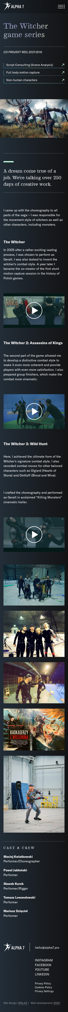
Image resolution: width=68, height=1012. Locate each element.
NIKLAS (22, 1003)
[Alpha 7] (13, 6)
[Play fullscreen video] (34, 310)
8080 (57, 1003)
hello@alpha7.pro (47, 948)
